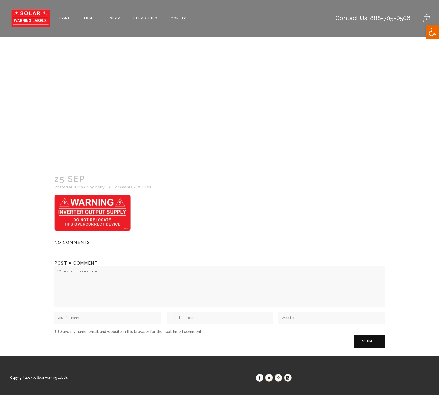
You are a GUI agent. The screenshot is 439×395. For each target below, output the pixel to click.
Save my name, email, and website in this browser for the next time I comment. (131, 331)
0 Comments (120, 187)
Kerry (100, 187)
